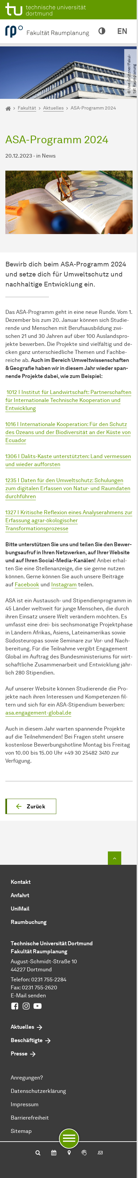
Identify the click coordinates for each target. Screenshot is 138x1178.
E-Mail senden (28, 995)
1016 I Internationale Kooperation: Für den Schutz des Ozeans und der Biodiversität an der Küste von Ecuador (68, 432)
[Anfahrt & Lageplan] (69, 1153)
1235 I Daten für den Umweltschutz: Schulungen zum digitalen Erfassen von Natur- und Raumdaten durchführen (67, 488)
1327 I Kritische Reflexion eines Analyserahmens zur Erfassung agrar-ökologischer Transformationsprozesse (68, 520)
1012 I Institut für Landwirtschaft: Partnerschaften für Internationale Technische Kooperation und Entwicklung (68, 400)
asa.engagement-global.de (38, 713)
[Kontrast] (102, 31)
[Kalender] (54, 1153)
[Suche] (38, 1153)
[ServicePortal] (84, 1153)
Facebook (27, 584)
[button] (30, 806)
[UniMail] (100, 1153)
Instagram (64, 584)
